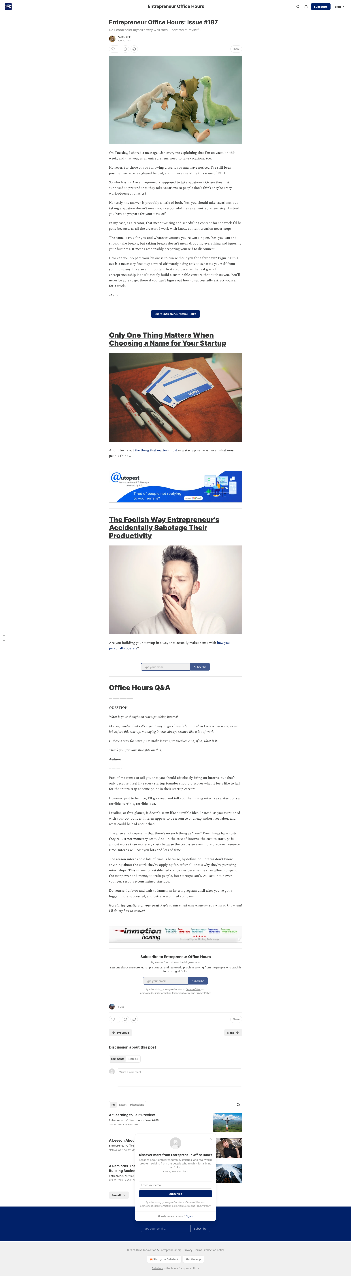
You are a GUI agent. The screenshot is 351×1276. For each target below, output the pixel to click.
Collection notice (214, 1250)
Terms (198, 1250)
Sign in (339, 6)
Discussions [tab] (137, 1104)
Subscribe (321, 6)
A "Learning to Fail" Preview (132, 1115)
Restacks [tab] (133, 1059)
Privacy (188, 1250)
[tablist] (125, 1059)
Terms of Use (193, 1202)
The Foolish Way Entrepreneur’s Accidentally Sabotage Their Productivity (164, 527)
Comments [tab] (117, 1059)
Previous (123, 1032)
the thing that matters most (156, 450)
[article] (175, 1122)
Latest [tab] (123, 1104)
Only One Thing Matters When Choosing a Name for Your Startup (167, 339)
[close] (211, 1139)
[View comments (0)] (125, 49)
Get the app (193, 1259)
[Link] (104, 339)
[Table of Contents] (4, 638)
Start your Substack (165, 1259)
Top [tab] (113, 1104)
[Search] (298, 6)
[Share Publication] (306, 6)
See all (116, 1195)
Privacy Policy (203, 1205)
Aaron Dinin (124, 37)
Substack (157, 1268)
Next (230, 1032)
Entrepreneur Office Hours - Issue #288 (134, 1120)
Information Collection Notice (174, 1205)
